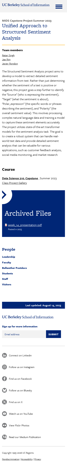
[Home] (26, 5)
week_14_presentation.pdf (25, 225)
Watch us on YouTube (21, 414)
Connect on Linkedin (20, 355)
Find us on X (16, 402)
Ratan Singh (8, 55)
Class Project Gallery (14, 183)
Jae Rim (6, 59)
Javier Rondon (10, 63)
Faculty (6, 262)
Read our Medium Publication (25, 437)
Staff (5, 279)
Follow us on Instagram (21, 367)
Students (7, 273)
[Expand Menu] (59, 6)
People (8, 249)
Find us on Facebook (20, 379)
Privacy (37, 459)
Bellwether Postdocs (14, 268)
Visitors (6, 284)
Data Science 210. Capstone (20, 178)
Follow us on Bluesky (20, 390)
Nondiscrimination (10, 459)
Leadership (8, 257)
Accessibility (27, 459)
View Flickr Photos (19, 425)
